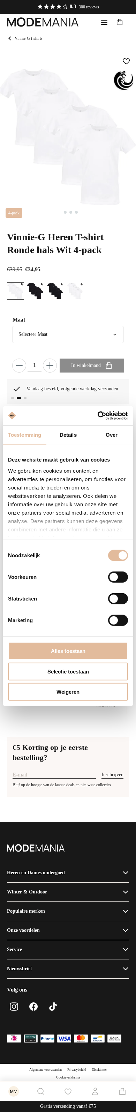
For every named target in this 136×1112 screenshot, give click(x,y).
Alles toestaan (68, 651)
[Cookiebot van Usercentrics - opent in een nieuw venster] (98, 415)
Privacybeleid (76, 1070)
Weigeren (68, 692)
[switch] (118, 577)
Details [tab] (68, 435)
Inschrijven (112, 774)
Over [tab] (112, 435)
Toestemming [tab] (24, 435)
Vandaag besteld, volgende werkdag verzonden (72, 388)
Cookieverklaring (68, 1077)
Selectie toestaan (68, 671)
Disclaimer (99, 1070)
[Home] (43, 22)
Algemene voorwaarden (45, 1070)
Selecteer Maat (32, 334)
